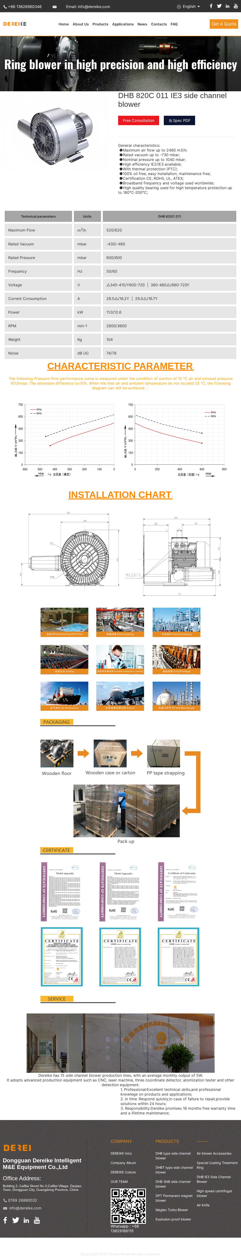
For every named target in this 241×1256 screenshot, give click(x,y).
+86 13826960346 (25, 6)
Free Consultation (138, 120)
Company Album (123, 1163)
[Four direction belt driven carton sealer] (56, 168)
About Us (81, 24)
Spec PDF (181, 120)
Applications (123, 24)
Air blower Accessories (214, 1153)
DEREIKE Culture (123, 1172)
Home (64, 24)
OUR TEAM (119, 1182)
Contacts (159, 24)
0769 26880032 (22, 1200)
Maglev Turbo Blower (172, 1210)
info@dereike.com (25, 1208)
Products (100, 24)
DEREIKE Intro (121, 1153)
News (142, 24)
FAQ (174, 24)
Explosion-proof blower (173, 1219)
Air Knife (203, 1205)
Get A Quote (224, 23)
